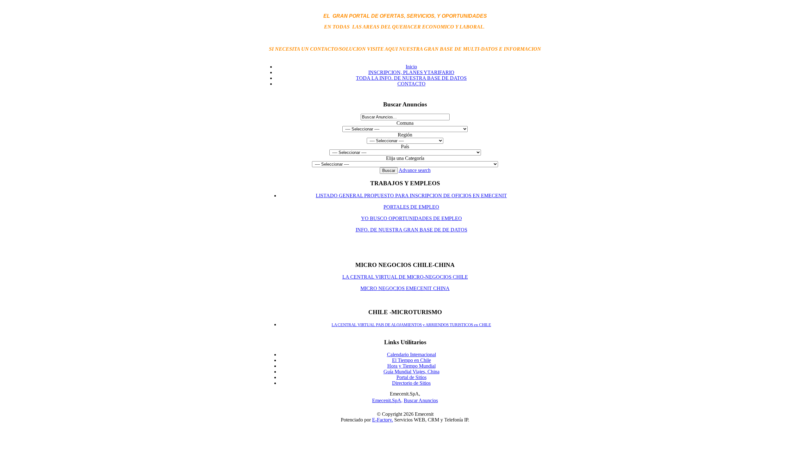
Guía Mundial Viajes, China (411, 371)
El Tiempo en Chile (411, 360)
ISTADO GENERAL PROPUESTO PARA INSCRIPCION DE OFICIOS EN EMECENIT (413, 195)
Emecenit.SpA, (387, 400)
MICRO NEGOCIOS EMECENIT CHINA (405, 288)
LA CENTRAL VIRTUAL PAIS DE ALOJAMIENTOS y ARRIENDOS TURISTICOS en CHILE (411, 324)
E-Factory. (382, 419)
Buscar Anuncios (421, 400)
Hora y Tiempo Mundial (411, 366)
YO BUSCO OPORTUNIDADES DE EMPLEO (411, 218)
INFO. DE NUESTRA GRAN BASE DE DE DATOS (411, 229)
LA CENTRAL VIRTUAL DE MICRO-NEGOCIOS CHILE (405, 277)
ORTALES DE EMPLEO (412, 207)
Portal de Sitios (411, 377)
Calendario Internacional (411, 354)
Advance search (415, 170)
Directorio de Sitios (411, 383)
